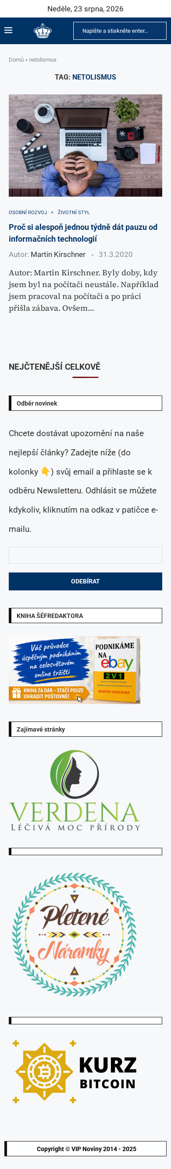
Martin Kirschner (58, 254)
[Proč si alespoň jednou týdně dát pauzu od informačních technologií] (85, 145)
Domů (16, 59)
